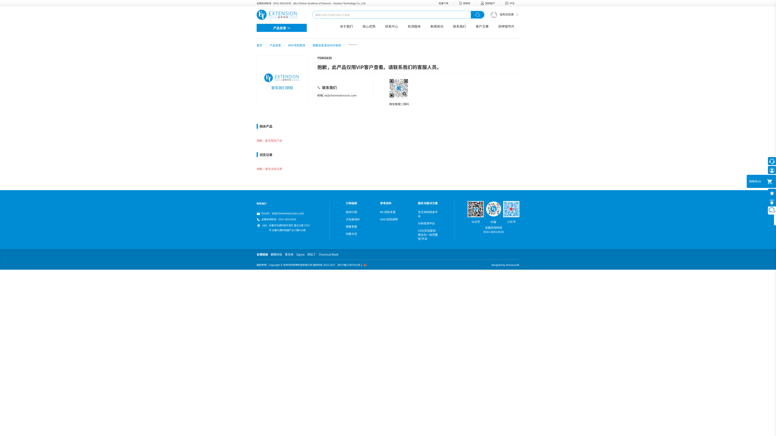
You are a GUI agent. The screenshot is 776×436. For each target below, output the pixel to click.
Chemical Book (328, 254)
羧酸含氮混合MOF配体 (327, 45)
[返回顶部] (772, 202)
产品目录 (275, 45)
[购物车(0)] (767, 181)
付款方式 (351, 234)
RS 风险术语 (387, 212)
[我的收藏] (772, 193)
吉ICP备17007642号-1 (349, 264)
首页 (259, 45)
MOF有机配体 (296, 45)
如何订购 (351, 212)
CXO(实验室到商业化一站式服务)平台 (428, 234)
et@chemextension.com (288, 213)
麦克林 (289, 254)
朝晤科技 (276, 254)
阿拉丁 (311, 254)
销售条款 (351, 226)
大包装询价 (353, 219)
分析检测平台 (426, 223)
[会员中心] (772, 170)
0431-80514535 (282, 3)
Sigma (300, 254)
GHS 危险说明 (389, 219)
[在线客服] (772, 161)
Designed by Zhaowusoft (505, 264)
